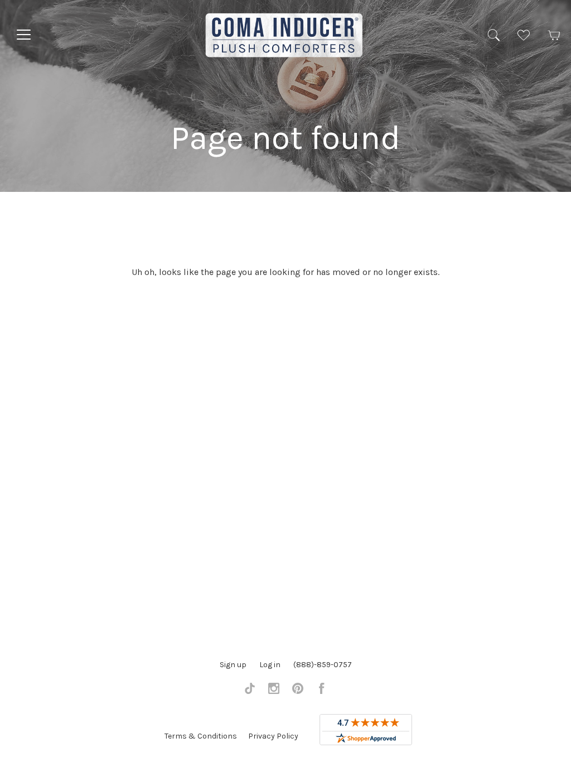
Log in (269, 664)
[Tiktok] (249, 691)
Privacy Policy (273, 736)
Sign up (233, 664)
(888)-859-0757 (322, 664)
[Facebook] (321, 691)
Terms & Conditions (200, 736)
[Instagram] (273, 691)
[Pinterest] (297, 691)
